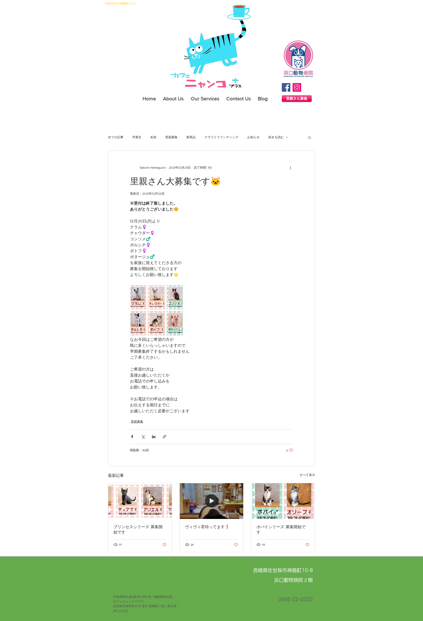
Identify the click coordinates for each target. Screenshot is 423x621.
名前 (153, 137)
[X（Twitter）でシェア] (143, 437)
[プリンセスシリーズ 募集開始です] (140, 501)
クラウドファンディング (221, 137)
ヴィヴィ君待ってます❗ (207, 526)
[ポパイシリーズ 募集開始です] (283, 501)
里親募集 (171, 137)
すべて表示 (307, 475)
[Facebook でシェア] (132, 437)
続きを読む (276, 137)
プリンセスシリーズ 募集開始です (138, 529)
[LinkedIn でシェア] (154, 437)
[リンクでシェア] (164, 437)
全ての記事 (115, 137)
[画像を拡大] (156, 310)
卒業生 (136, 137)
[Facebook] (286, 87)
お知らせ (253, 137)
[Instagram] (297, 87)
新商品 (191, 137)
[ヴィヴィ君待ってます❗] (211, 501)
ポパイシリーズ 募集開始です (281, 529)
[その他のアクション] (290, 167)
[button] (309, 137)
